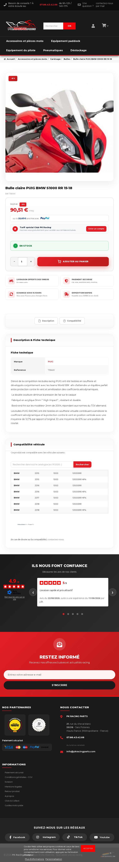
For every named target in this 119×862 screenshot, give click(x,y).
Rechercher (82, 464)
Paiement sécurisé (14, 772)
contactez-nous (56, 539)
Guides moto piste (13, 805)
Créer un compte (96, 229)
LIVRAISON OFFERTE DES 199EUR (33, 279)
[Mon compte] (93, 22)
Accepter (88, 848)
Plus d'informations (34, 859)
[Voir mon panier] (104, 25)
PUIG (50, 361)
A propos (9, 796)
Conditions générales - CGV (18, 777)
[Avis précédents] (33, 592)
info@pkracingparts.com (80, 751)
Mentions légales (13, 786)
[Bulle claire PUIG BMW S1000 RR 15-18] (59, 127)
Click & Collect (11, 800)
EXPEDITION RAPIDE (82, 293)
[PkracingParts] (22, 25)
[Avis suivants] (112, 592)
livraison (8, 782)
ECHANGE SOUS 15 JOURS (29, 293)
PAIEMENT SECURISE (82, 279)
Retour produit (12, 791)
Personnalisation (53, 859)
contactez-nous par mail (104, 4)
